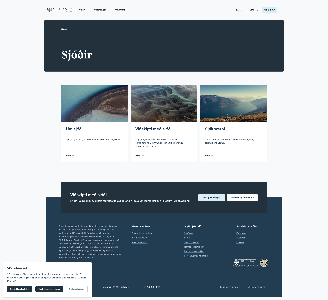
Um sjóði (74, 129)
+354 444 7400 (139, 237)
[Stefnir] (50, 10)
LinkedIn (240, 242)
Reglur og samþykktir (194, 251)
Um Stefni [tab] (120, 9)
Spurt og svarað (191, 242)
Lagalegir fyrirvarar (229, 287)
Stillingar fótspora (76, 289)
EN (237, 9)
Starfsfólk (188, 233)
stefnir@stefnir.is (140, 242)
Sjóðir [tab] (82, 9)
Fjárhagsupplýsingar (194, 247)
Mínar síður (269, 9)
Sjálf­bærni (215, 129)
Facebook (241, 233)
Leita (252, 9)
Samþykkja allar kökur (19, 289)
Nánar (68, 155)
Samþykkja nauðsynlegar (49, 289)
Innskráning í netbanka (242, 197)
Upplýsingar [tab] (100, 9)
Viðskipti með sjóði (153, 129)
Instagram (241, 237)
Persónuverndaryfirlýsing (196, 255)
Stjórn (187, 237)
